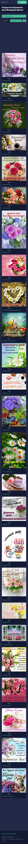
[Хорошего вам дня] (14, 90)
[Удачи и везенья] (14, 720)
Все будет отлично (8, 796)
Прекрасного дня (8, 644)
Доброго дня (6, 252)
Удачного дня (6, 279)
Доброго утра (6, 393)
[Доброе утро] (14, 482)
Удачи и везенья (7, 735)
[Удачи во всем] (14, 65)
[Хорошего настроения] (14, 325)
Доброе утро (6, 494)
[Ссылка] (4, 2)
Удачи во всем (7, 80)
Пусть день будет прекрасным (11, 310)
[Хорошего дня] (14, 115)
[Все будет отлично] (14, 780)
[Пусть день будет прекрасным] (14, 294)
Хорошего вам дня (8, 100)
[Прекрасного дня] (14, 633)
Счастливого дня (7, 471)
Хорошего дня (7, 132)
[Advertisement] (14, 38)
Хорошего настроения (9, 340)
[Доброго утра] (14, 381)
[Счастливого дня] (14, 450)
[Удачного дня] (14, 265)
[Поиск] (14, 2)
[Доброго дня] (14, 230)
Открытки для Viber (7, 837)
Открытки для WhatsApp (9, 833)
